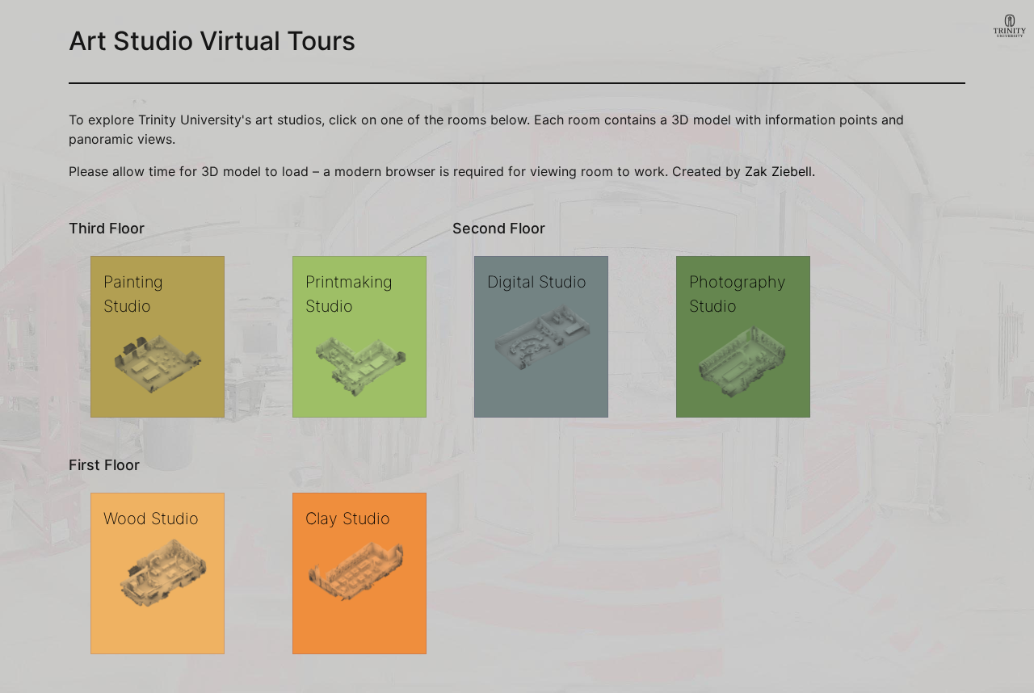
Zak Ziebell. (780, 171)
